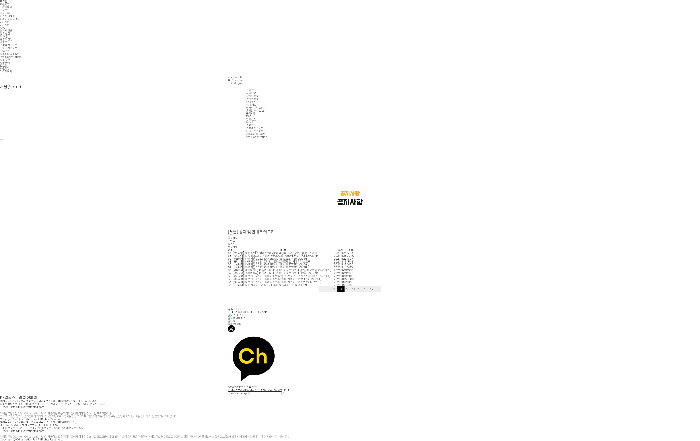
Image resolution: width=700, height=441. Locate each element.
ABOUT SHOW (9, 54)
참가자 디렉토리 (8, 16)
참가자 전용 (6, 30)
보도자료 (232, 247)
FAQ (2, 27)
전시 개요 (5, 13)
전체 (230, 235)
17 (372, 289)
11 (334, 289)
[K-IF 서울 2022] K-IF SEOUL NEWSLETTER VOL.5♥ (276, 258)
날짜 (340, 249)
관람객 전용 (6, 39)
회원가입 (4, 4)
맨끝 (378, 289)
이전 (328, 289)
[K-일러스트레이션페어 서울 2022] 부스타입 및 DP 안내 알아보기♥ (281, 255)
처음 (322, 289)
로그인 (3, 1)
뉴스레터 (232, 244)
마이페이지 (6, 7)
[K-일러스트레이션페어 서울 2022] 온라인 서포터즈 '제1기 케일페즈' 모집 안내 (286, 276)
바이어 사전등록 (8, 48)
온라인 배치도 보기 (10, 19)
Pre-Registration (10, 56)
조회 (350, 249)
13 (347, 289)
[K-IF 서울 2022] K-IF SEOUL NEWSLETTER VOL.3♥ (276, 267)
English (4, 51)
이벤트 (231, 241)
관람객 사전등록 (8, 45)
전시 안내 (5, 10)
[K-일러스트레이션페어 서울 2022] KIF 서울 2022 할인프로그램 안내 (282, 279)
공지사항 (4, 21)
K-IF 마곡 (5, 62)
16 (366, 289)
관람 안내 (5, 42)
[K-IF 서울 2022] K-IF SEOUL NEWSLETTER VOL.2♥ (276, 284)
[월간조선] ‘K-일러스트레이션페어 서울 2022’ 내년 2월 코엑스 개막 (280, 252)
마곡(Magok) (235, 83)
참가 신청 (5, 33)
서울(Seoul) (235, 77)
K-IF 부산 (5, 59)
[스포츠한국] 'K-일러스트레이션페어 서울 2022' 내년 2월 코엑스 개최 (282, 273)
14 (353, 289)
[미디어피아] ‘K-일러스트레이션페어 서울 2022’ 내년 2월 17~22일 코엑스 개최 (287, 270)
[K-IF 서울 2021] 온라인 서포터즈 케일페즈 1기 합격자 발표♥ (277, 261)
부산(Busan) (235, 80)
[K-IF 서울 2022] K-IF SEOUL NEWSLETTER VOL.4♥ (276, 264)
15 (359, 289)
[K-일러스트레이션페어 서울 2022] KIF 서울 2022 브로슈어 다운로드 (282, 282)
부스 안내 (5, 36)
